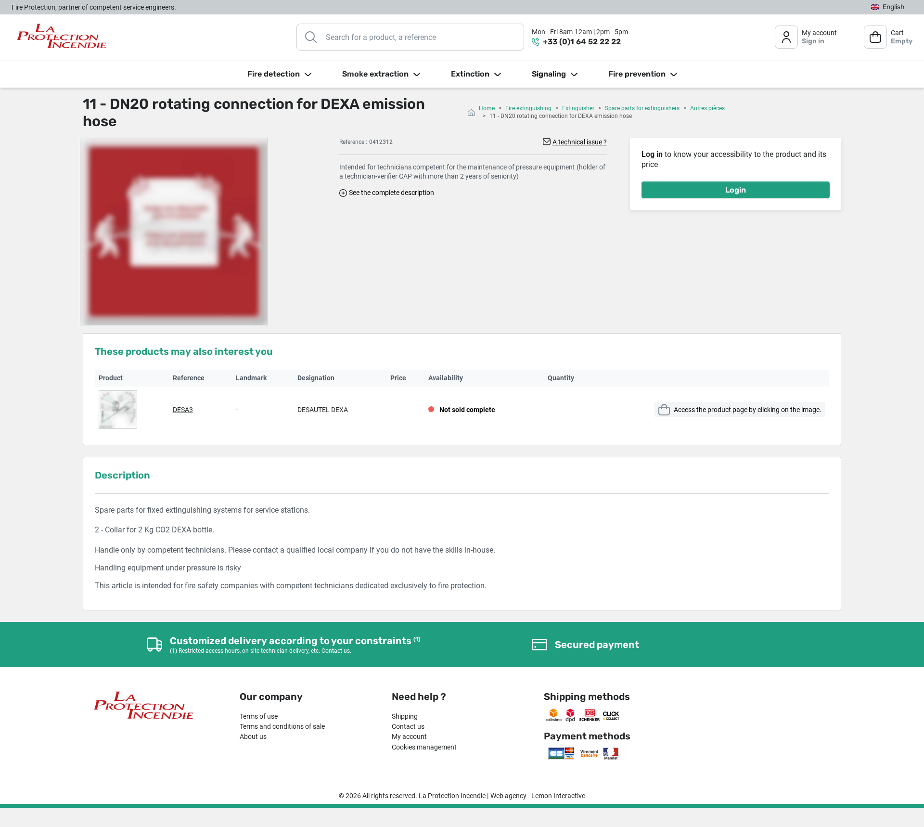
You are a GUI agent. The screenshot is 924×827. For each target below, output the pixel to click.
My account (409, 736)
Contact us (408, 726)
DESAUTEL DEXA (322, 410)
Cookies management (424, 747)
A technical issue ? (579, 142)
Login (735, 189)
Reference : (353, 142)
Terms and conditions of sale (282, 726)
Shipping (405, 716)
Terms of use (259, 716)
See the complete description (391, 192)
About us (253, 736)
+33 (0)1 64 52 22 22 (582, 41)
